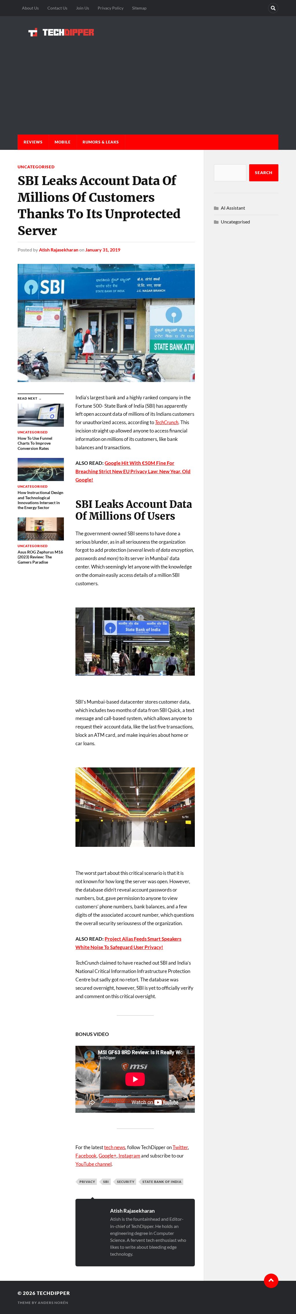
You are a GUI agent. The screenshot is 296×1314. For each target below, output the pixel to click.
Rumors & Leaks (101, 142)
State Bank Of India (162, 1181)
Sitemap (139, 7)
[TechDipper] (148, 32)
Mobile (63, 142)
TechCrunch (166, 422)
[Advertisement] (148, 79)
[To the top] (271, 1281)
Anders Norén (53, 1302)
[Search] (273, 8)
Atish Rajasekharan (58, 249)
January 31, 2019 (102, 249)
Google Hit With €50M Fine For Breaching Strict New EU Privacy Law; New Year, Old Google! (132, 471)
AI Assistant (233, 207)
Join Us (82, 7)
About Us (30, 7)
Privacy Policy (110, 7)
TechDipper (53, 1293)
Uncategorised (36, 166)
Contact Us (57, 7)
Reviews (33, 142)
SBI (106, 1181)
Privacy (87, 1181)
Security (125, 1181)
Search (264, 172)
